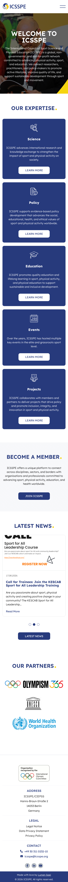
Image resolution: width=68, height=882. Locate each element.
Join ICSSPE (34, 496)
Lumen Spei (44, 874)
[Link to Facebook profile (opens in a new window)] (27, 865)
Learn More (34, 170)
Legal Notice (34, 826)
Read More (13, 611)
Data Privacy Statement (34, 831)
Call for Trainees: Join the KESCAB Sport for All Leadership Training (33, 584)
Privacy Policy (34, 835)
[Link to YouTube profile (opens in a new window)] (40, 865)
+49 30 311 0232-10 (36, 851)
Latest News (34, 636)
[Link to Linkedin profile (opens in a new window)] (34, 865)
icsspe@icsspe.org (36, 856)
